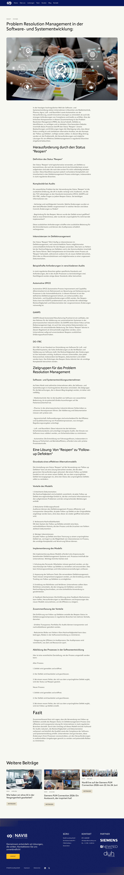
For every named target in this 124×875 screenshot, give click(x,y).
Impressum (27, 868)
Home (16, 3)
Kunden (44, 3)
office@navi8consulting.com (89, 840)
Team (38, 3)
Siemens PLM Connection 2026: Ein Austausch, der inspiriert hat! (61, 796)
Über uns (22, 3)
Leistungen (30, 3)
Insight (8, 19)
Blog (50, 3)
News (8, 791)
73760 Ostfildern (67, 843)
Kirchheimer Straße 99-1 (69, 840)
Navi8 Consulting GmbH (69, 838)
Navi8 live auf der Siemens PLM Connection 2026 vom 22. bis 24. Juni (100, 783)
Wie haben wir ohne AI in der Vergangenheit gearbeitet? (20, 796)
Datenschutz (37, 868)
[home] (9, 3)
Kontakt (55, 3)
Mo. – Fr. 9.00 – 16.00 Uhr (88, 843)
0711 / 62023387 (85, 838)
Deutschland (66, 845)
